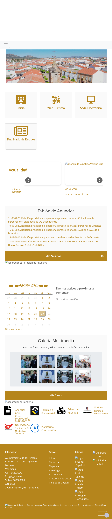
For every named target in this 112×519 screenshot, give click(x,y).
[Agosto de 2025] (11, 285)
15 (42, 308)
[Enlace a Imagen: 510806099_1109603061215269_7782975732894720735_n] (65, 361)
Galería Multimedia (56, 340)
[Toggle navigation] (6, 45)
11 (15, 308)
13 (29, 308)
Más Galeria (56, 395)
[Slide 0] (51, 79)
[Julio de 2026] (17, 285)
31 (8, 324)
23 (49, 314)
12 (22, 308)
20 (29, 314)
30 (49, 319)
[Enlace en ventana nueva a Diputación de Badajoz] (16, 505)
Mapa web (54, 466)
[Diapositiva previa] (13, 66)
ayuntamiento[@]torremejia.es (22, 487)
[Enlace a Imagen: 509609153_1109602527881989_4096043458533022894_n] (29, 361)
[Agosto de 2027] (41, 285)
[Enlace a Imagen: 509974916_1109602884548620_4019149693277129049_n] (47, 361)
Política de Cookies (59, 482)
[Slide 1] (56, 79)
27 (29, 319)
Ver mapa (10, 469)
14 (35, 308)
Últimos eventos (14, 329)
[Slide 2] (62, 79)
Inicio (52, 458)
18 (15, 314)
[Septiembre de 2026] (46, 285)
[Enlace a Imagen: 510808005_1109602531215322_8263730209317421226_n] (83, 361)
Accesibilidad (56, 474)
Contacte (54, 462)
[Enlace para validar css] (100, 454)
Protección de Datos (60, 478)
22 (42, 314)
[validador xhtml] (100, 462)
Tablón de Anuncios (56, 211)
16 (49, 308)
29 (42, 319)
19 (22, 314)
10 (8, 308)
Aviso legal (55, 470)
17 (8, 314)
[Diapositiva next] (99, 66)
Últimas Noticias (16, 190)
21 (35, 314)
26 (22, 319)
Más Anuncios (53, 256)
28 (35, 319)
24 (8, 319)
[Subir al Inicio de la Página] (106, 515)
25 (15, 319)
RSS (103, 256)
